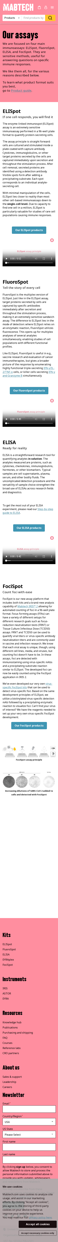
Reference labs (12, 1048)
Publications (10, 1027)
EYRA (6, 998)
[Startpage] (18, 10)
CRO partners (11, 1053)
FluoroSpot (9, 949)
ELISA (6, 954)
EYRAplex (8, 959)
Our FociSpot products (29, 725)
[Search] (50, 18)
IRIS (5, 988)
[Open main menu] (52, 7)
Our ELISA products (29, 528)
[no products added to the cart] (39, 7)
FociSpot (8, 965)
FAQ (5, 1038)
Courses (7, 1043)
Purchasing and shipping (18, 1032)
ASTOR (7, 993)
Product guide (21, 90)
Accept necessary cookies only (37, 1233)
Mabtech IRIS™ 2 (27, 606)
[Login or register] (46, 7)
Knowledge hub (12, 1022)
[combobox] (34, 18)
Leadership (9, 1082)
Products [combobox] (9, 18)
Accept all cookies (38, 1224)
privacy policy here (40, 1217)
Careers (7, 1087)
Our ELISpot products (29, 230)
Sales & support (12, 1077)
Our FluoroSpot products (29, 390)
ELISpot (7, 944)
